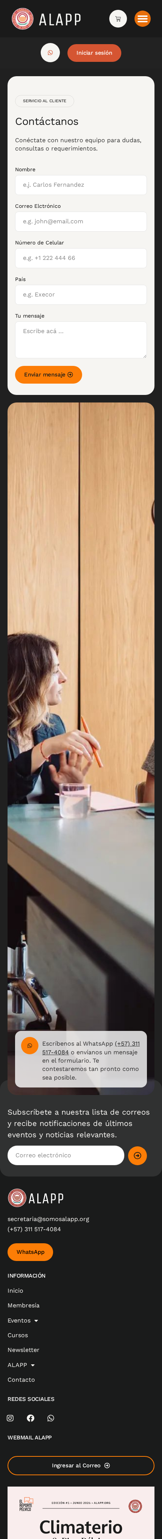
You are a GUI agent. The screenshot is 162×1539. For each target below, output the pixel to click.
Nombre (25, 169)
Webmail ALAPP (30, 1437)
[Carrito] (118, 19)
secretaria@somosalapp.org (48, 1219)
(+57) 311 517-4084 (34, 1229)
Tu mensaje (29, 316)
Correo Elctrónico (38, 206)
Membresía (24, 1305)
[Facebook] (30, 1418)
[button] (142, 19)
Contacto (21, 1379)
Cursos (18, 1335)
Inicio (15, 1290)
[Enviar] (137, 1155)
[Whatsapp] (51, 1418)
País (20, 279)
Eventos (19, 1320)
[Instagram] (10, 1418)
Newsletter (24, 1349)
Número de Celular (39, 243)
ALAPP (17, 1365)
